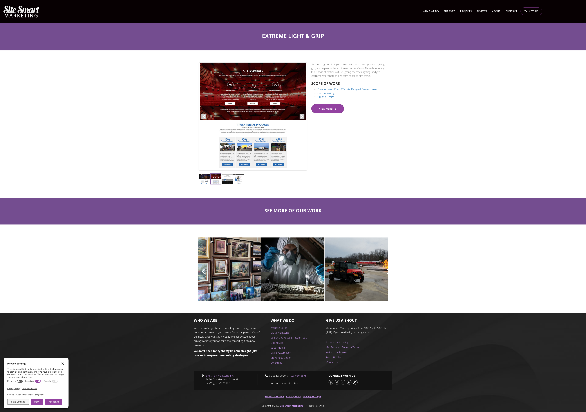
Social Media (278, 347)
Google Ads (277, 342)
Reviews (482, 11)
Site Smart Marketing (292, 405)
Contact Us (332, 362)
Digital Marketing (280, 332)
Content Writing (326, 93)
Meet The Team (335, 357)
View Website (327, 108)
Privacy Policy (293, 396)
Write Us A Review (336, 352)
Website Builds (279, 327)
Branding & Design (281, 357)
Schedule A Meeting (337, 342)
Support (449, 11)
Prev (203, 116)
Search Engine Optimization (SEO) (289, 337)
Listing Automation (281, 352)
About (496, 11)
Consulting (276, 362)
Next (302, 116)
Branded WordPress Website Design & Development (347, 89)
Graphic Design (325, 97)
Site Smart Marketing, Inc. (220, 375)
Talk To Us (531, 11)
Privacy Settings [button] (312, 396)
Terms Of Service (274, 396)
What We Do (431, 11)
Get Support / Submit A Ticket (342, 347)
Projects (466, 11)
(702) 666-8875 (297, 375)
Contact (511, 11)
